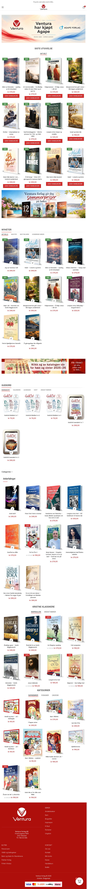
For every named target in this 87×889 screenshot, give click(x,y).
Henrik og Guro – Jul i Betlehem (11, 748)
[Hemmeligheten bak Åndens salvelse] (74, 537)
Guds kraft (12, 514)
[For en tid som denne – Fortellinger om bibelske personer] (33, 577)
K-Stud (47, 826)
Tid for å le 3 (33, 552)
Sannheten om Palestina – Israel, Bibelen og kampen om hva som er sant (54, 516)
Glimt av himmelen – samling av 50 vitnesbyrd (11, 88)
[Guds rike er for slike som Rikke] (33, 778)
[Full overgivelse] (76, 629)
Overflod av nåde (12, 552)
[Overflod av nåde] (12, 537)
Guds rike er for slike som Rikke (33, 794)
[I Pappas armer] (33, 710)
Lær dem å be (76, 723)
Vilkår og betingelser (9, 852)
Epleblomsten (76, 747)
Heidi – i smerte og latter (76, 177)
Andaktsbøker (50, 811)
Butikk (47, 867)
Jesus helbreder (33, 683)
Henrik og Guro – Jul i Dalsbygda (11, 718)
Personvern (6, 849)
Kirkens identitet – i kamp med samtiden (75, 269)
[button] (11, 96)
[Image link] (43, 29)
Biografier (48, 819)
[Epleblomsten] (76, 737)
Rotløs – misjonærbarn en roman (11, 133)
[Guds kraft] (12, 498)
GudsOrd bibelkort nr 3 (54, 415)
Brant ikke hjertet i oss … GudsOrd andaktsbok (11, 178)
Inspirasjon (49, 822)
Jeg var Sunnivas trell (11, 268)
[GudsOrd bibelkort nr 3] (54, 403)
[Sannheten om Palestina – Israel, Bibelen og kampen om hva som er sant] (54, 498)
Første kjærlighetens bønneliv (11, 343)
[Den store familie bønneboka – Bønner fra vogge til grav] (12, 577)
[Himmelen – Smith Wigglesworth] (11, 667)
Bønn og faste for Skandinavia (12, 856)
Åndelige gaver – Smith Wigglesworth (11, 646)
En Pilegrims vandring (54, 645)
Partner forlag (6, 860)
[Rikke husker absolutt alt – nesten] (54, 742)
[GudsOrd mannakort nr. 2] (11, 441)
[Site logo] (43, 7)
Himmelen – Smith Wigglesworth (11, 684)
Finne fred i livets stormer (33, 514)
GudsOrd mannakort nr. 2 (11, 457)
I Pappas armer (32, 722)
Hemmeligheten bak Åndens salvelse (74, 553)
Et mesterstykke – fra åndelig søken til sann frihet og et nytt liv (32, 89)
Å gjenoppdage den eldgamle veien (33, 344)
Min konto (48, 856)
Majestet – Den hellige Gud (75, 683)
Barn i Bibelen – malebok (32, 758)
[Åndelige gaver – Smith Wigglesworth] (11, 629)
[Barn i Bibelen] (54, 707)
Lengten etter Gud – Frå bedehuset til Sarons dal (74, 515)
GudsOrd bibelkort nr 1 (11, 415)
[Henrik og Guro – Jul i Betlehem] (11, 737)
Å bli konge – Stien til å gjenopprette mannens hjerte (33, 178)
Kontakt (47, 852)
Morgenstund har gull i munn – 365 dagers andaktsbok (75, 88)
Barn (46, 815)
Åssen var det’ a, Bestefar (11, 795)
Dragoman (46, 878)
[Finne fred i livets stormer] (33, 498)
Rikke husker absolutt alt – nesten (54, 758)
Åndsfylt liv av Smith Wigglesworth (32, 646)
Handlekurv (49, 863)
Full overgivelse (75, 645)
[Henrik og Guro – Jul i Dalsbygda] (11, 707)
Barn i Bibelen (54, 717)
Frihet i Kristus (6, 863)
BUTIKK (4, 845)
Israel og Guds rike (75, 132)
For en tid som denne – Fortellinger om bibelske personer (33, 595)
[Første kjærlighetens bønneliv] (11, 327)
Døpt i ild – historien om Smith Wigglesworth (11, 307)
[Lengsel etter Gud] (54, 665)
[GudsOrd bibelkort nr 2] (33, 403)
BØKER (47, 808)
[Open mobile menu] (3, 7)
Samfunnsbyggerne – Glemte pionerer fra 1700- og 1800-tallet (33, 134)
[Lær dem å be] (76, 710)
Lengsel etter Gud (54, 680)
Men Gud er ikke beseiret (54, 177)
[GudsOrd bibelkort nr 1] (11, 403)
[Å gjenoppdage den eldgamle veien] (33, 327)
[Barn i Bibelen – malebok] (33, 742)
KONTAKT (48, 845)
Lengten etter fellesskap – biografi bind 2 (75, 307)
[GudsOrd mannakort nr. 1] (76, 407)
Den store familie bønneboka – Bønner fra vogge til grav (13, 594)
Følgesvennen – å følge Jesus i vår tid (54, 88)
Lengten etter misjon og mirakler (54, 133)
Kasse (47, 860)
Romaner (48, 830)
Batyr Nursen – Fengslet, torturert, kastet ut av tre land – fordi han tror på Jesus (54, 555)
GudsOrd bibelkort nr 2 (33, 415)
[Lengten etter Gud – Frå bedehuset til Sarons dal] (74, 498)
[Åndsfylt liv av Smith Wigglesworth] (33, 629)
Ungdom (48, 833)
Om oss (47, 849)
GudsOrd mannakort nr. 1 (75, 422)
